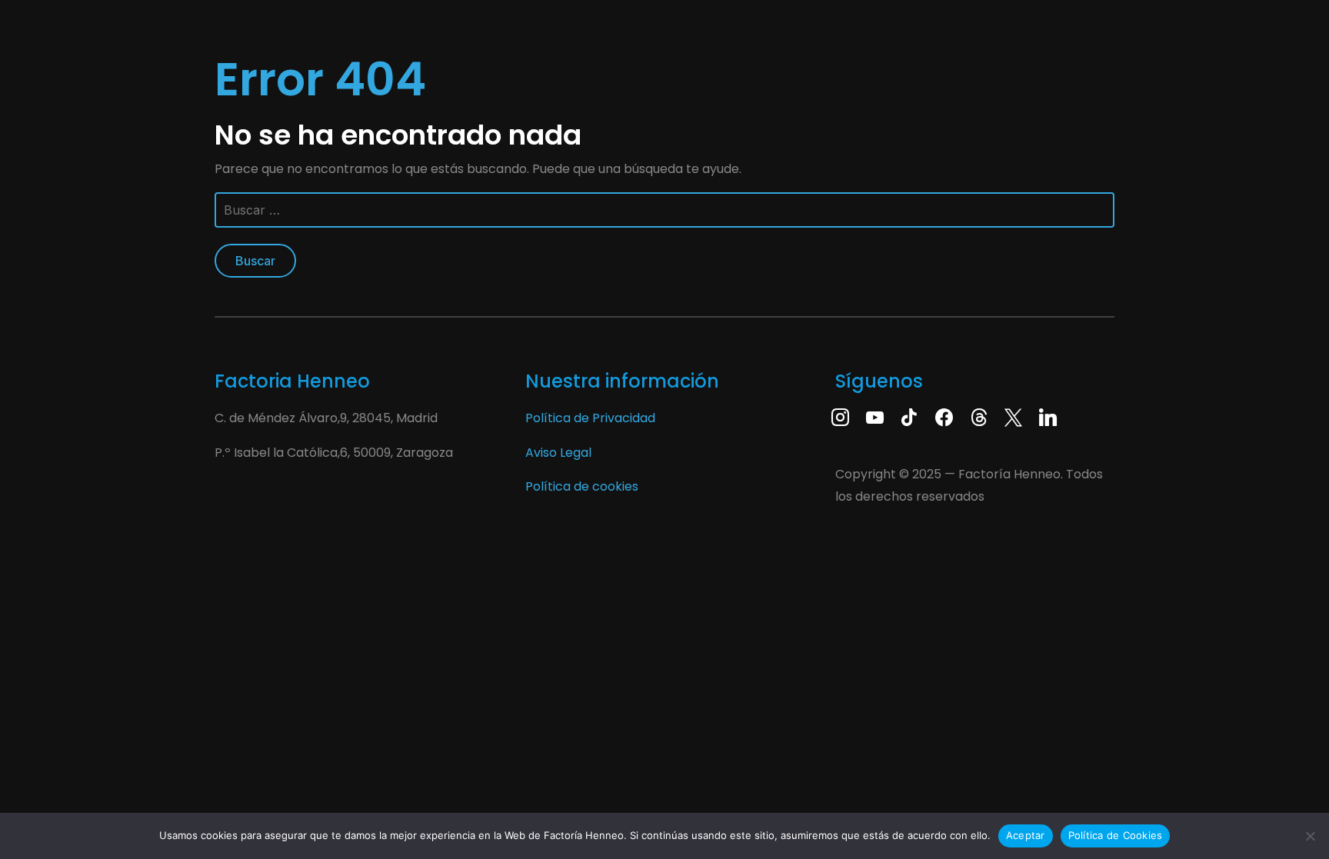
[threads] (978, 416)
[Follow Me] (1013, 416)
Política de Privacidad (590, 418)
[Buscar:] (664, 216)
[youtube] (875, 416)
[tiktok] (909, 416)
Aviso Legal (558, 452)
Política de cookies (581, 486)
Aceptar (1025, 835)
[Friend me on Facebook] (944, 416)
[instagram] (840, 416)
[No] (1309, 836)
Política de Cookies (1115, 835)
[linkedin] (1048, 416)
